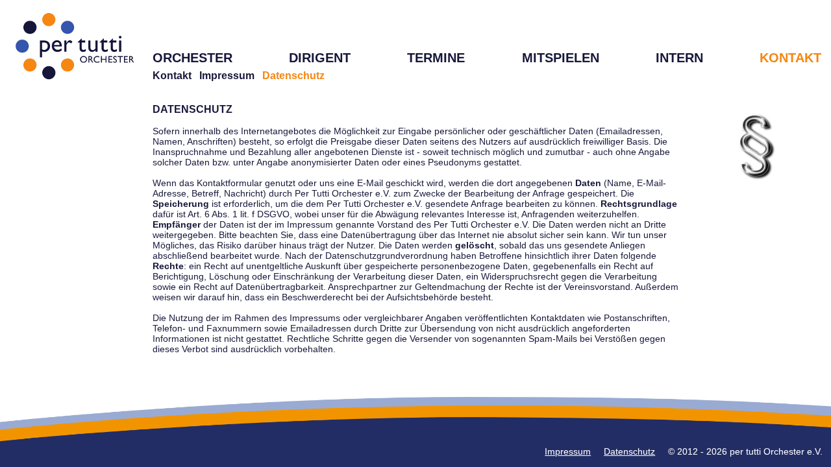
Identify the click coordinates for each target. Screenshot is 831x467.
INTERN (679, 58)
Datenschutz (629, 451)
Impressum (226, 75)
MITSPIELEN (560, 58)
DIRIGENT (320, 58)
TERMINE (436, 58)
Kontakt (172, 75)
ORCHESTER (192, 58)
